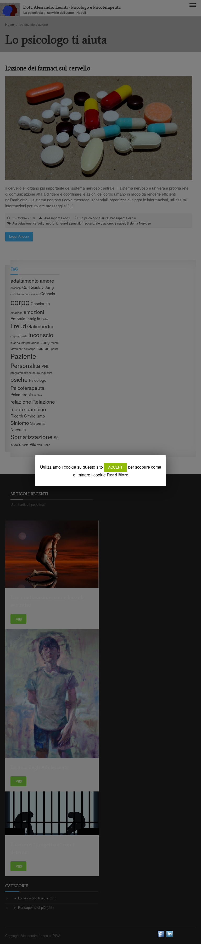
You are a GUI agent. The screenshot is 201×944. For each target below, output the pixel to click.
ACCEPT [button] (115, 467)
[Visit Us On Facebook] (161, 936)
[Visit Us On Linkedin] (169, 936)
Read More (117, 475)
